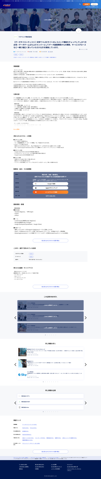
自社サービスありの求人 (28, 438)
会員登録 (86, 4)
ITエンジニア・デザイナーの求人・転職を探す (38, 457)
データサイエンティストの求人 (29, 424)
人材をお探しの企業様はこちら (92, 6)
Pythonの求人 (33, 428)
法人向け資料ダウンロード (56, 466)
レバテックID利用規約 (41, 179)
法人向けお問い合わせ (39, 466)
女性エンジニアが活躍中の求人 (69, 438)
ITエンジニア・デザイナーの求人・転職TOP (21, 457)
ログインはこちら (50, 196)
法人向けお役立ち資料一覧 (72, 466)
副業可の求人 (58, 438)
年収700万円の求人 (26, 434)
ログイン (94, 4)
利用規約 (34, 179)
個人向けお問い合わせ (39, 464)
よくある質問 (53, 464)
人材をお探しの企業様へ (24, 466)
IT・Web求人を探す (23, 464)
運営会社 (21, 468)
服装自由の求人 (50, 438)
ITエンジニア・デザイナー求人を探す (31, 443)
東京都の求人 (25, 431)
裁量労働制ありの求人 (27, 440)
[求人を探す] (80, 4)
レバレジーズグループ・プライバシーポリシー (56, 179)
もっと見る (16, 129)
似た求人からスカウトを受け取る (50, 240)
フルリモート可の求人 (40, 438)
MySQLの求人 (25, 428)
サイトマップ (69, 464)
